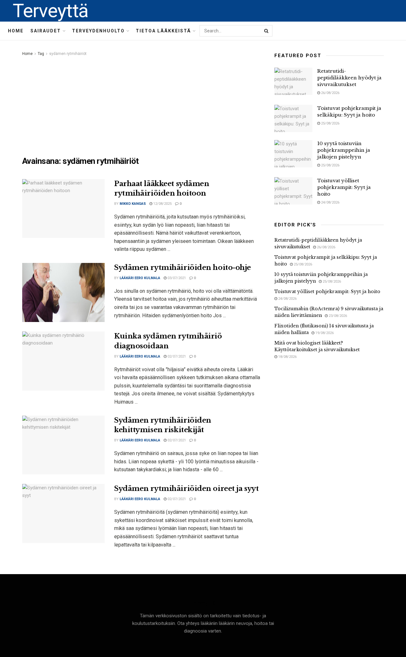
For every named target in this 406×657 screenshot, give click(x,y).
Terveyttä (50, 10)
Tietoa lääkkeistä (163, 30)
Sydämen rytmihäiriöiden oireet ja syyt (186, 488)
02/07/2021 (176, 356)
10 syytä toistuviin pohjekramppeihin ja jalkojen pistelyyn (343, 150)
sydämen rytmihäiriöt (68, 53)
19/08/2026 (324, 333)
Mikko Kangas (133, 204)
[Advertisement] (141, 105)
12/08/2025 (162, 204)
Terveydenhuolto (98, 30)
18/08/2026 (287, 357)
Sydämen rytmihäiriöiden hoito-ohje (182, 267)
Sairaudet (45, 30)
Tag (41, 53)
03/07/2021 (176, 278)
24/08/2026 (329, 202)
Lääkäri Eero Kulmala (140, 278)
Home (15, 30)
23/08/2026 (337, 316)
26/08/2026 (329, 93)
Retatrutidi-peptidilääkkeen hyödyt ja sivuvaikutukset (349, 77)
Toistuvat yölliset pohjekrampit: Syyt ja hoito (344, 187)
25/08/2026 (329, 123)
